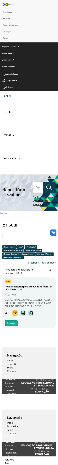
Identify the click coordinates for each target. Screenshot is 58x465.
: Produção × (31, 247)
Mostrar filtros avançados (42, 262)
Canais (5, 38)
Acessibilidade (12, 74)
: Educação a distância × (13, 257)
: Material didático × (33, 250)
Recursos (10, 158)
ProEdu (7, 96)
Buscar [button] (4, 212)
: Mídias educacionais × (12, 250)
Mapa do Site (12, 80)
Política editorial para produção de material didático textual (28, 288)
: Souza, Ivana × (27, 254)
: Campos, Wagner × (45, 254)
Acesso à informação (11, 25)
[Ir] (49, 187)
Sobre (7, 135)
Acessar (11, 323)
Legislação (7, 31)
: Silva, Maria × (9, 247)
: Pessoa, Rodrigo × (11, 254)
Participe (6, 18)
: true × (20, 247)
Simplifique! (7, 12)
